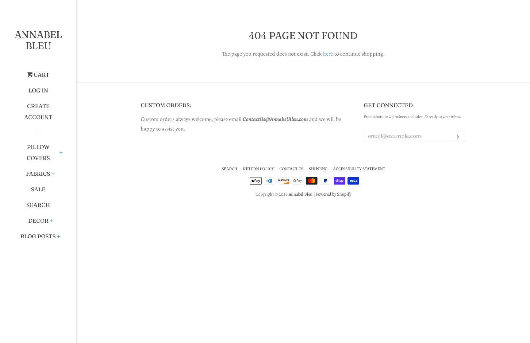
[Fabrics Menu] (53, 174)
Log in (38, 90)
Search (38, 205)
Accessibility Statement (359, 168)
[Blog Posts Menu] (59, 237)
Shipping (318, 168)
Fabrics (38, 173)
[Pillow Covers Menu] (61, 153)
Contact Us (291, 168)
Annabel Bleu (38, 40)
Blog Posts (38, 236)
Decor (38, 220)
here (328, 53)
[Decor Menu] (51, 221)
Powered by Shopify (333, 194)
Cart (41, 74)
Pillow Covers (38, 152)
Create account (38, 112)
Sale (38, 189)
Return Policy (258, 168)
